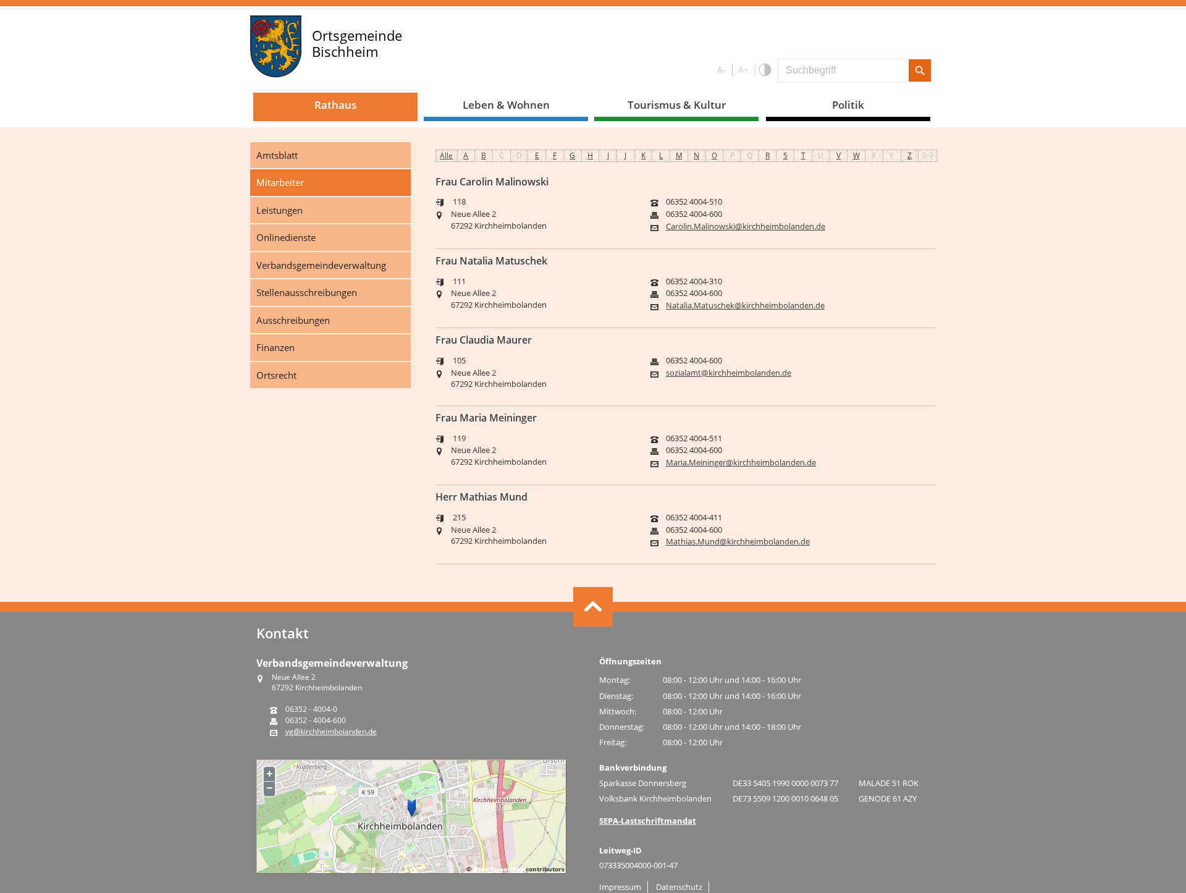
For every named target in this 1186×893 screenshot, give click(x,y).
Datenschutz (679, 886)
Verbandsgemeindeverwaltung (321, 265)
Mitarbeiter (280, 182)
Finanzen (275, 347)
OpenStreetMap (498, 869)
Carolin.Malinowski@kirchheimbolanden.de (745, 226)
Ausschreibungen (293, 320)
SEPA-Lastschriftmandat (647, 820)
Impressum (620, 886)
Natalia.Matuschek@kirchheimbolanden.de (745, 306)
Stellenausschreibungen (306, 292)
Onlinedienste (286, 237)
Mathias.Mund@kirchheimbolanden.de (738, 542)
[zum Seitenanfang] (593, 607)
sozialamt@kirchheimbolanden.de (728, 373)
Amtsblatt (277, 155)
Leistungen (279, 210)
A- (721, 69)
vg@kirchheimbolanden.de (331, 731)
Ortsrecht (276, 375)
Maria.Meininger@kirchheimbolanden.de (741, 463)
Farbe (764, 70)
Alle (446, 155)
